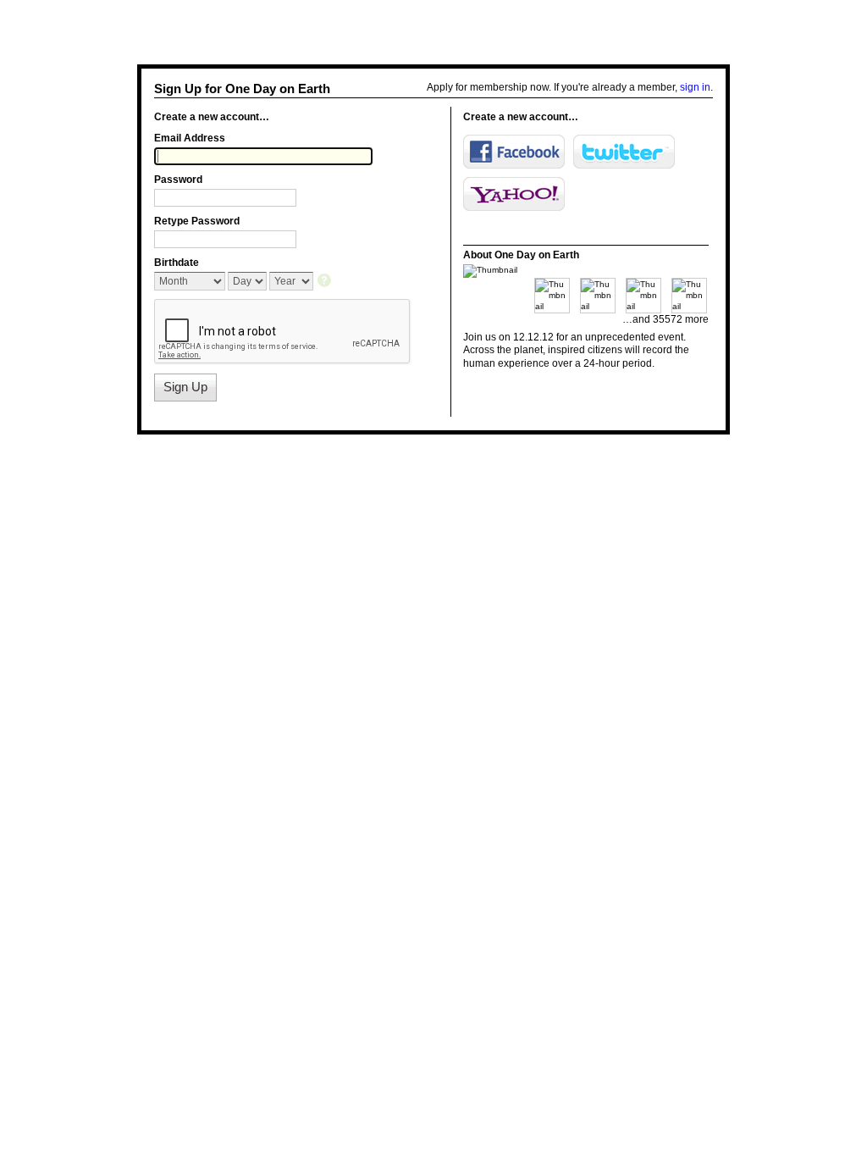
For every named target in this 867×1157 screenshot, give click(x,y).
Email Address (189, 138)
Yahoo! (514, 194)
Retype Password (197, 221)
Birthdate (176, 262)
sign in (695, 87)
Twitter (624, 152)
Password (178, 179)
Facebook (514, 152)
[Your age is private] (326, 282)
